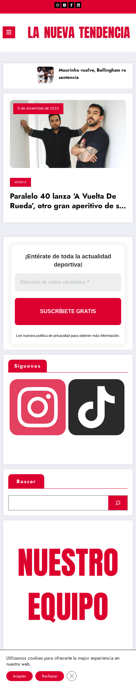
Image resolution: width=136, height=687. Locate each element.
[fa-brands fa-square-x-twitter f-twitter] (64, 5)
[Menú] (9, 32)
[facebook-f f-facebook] (71, 5)
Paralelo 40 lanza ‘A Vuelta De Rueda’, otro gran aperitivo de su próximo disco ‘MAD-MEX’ (66, 202)
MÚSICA (20, 182)
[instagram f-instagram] (57, 5)
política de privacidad (53, 336)
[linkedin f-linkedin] (78, 5)
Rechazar (49, 676)
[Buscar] (117, 503)
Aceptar (19, 676)
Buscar (26, 481)
